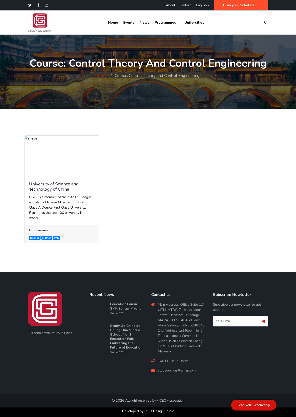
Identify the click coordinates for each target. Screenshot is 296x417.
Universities (194, 22)
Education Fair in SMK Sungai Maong (125, 306)
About (170, 5)
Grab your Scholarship (241, 5)
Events (129, 22)
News (145, 22)
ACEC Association (170, 400)
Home (113, 22)
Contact (185, 5)
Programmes (165, 22)
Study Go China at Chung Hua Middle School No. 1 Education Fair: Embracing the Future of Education (126, 336)
